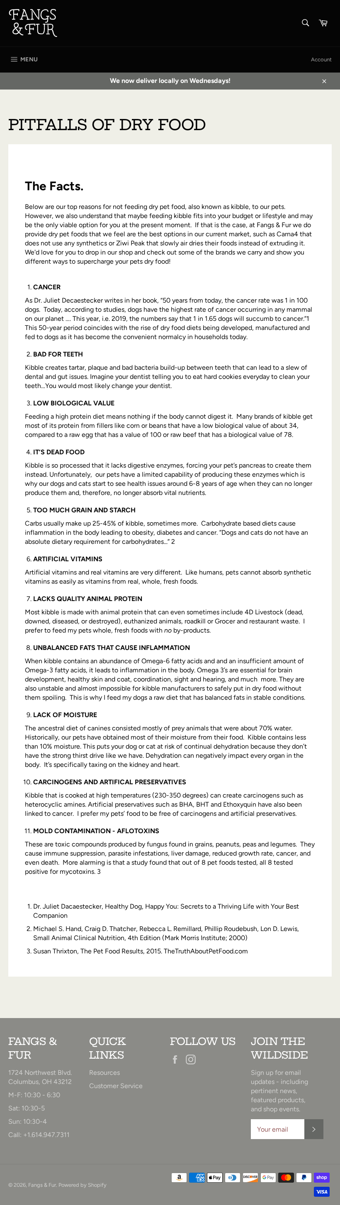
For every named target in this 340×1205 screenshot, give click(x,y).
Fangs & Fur (42, 1185)
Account (321, 59)
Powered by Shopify (82, 1185)
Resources (104, 1072)
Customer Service (116, 1086)
